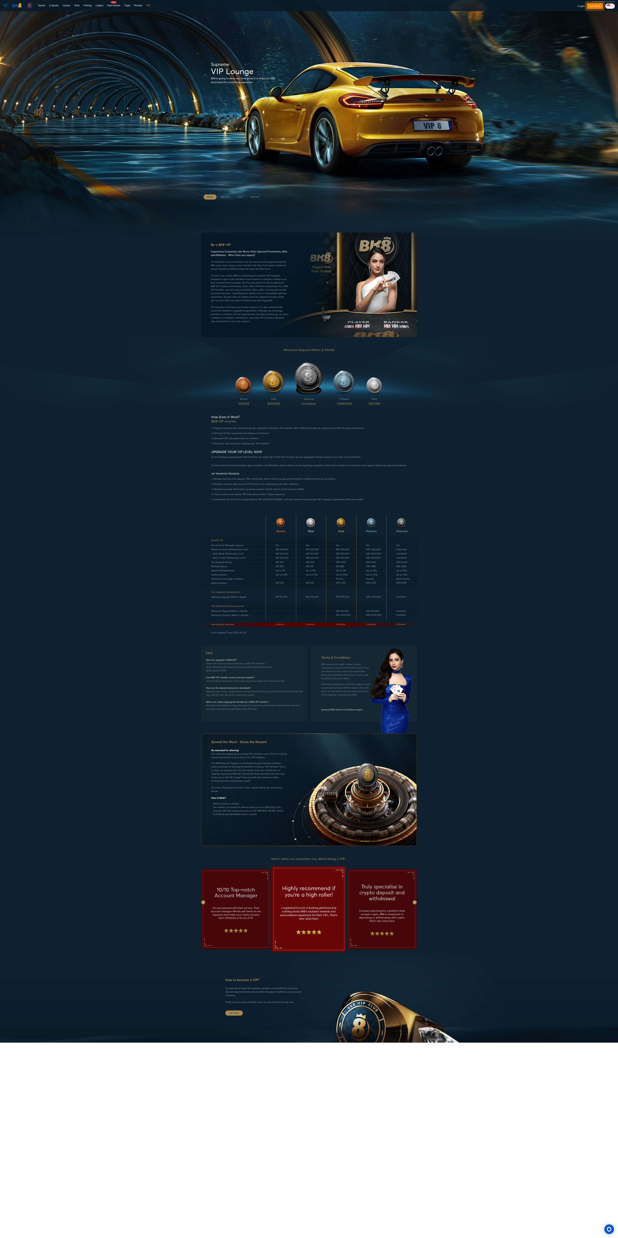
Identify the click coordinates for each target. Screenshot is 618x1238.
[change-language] (610, 6)
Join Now (594, 6)
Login (581, 6)
